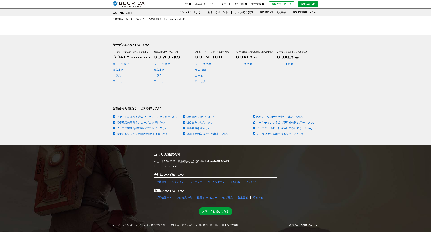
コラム (117, 75)
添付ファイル (132, 19)
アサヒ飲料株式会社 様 (153, 19)
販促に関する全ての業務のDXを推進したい (143, 133)
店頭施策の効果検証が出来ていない (207, 133)
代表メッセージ (216, 181)
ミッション (178, 181)
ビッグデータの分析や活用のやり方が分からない (286, 128)
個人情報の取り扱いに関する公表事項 (218, 225)
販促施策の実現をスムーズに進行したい (141, 122)
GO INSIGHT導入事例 (273, 12)
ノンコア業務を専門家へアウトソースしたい (143, 128)
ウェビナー (119, 81)
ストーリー (196, 181)
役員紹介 (235, 181)
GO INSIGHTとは (190, 12)
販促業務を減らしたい (199, 122)
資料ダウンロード (281, 4)
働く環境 (227, 197)
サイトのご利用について (128, 225)
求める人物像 (184, 197)
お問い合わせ (308, 4)
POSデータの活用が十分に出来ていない (280, 116)
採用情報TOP (163, 197)
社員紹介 (251, 181)
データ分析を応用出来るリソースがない (280, 133)
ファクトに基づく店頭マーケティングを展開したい (147, 116)
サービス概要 (121, 63)
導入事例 (200, 4)
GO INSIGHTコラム (305, 12)
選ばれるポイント (217, 12)
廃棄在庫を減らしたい (199, 128)
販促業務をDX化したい (200, 116)
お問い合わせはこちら (215, 211)
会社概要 (161, 181)
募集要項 (243, 197)
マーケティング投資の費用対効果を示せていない (286, 122)
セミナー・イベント (220, 4)
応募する (258, 197)
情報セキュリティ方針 (181, 225)
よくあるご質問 (244, 12)
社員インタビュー (207, 197)
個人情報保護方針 (155, 225)
